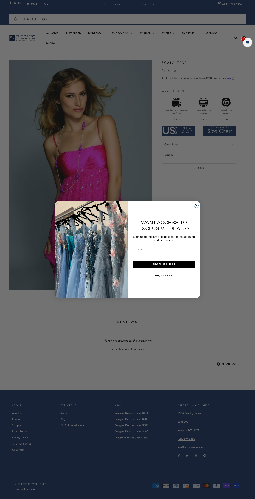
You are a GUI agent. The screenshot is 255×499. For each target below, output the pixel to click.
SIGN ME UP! (164, 264)
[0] (247, 42)
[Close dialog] (196, 205)
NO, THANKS (164, 275)
